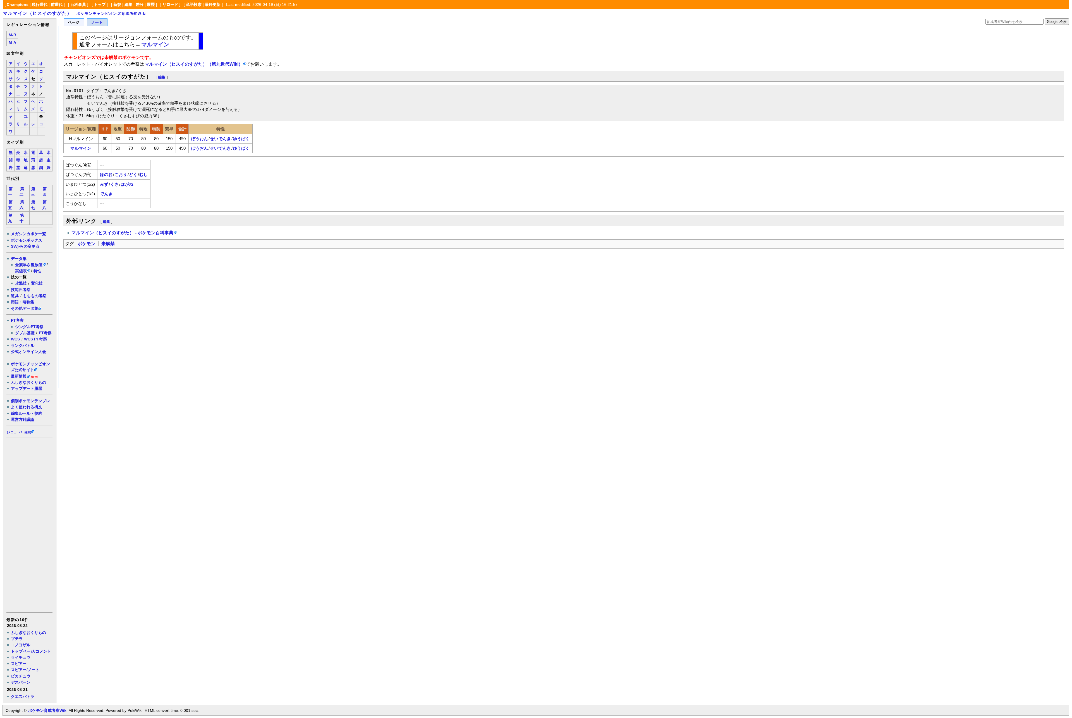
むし (143, 174)
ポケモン (86, 243)
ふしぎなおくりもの (28, 382)
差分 (139, 4)
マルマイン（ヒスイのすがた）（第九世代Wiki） (194, 64)
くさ (114, 184)
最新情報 (19, 376)
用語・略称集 (22, 302)
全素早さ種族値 (28, 265)
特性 (37, 271)
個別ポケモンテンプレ (30, 401)
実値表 (21, 271)
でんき (106, 193)
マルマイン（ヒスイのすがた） (37, 13)
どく (133, 174)
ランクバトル (22, 345)
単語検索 (194, 4)
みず (104, 184)
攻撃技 (21, 283)
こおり (120, 174)
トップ (100, 4)
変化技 (37, 283)
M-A (12, 42)
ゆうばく (241, 138)
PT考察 (17, 320)
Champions (17, 4)
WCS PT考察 (35, 339)
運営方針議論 (22, 419)
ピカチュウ (20, 676)
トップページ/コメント (31, 651)
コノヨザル (20, 645)
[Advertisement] (29, 525)
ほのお (106, 174)
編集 (128, 4)
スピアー (19, 663)
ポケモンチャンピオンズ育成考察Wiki (111, 13)
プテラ (17, 638)
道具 (15, 296)
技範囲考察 (20, 289)
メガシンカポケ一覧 (28, 234)
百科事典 (78, 4)
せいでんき (220, 138)
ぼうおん (199, 138)
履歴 (151, 4)
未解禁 (108, 243)
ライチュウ (20, 657)
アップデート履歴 (26, 388)
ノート (97, 22)
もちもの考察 (34, 296)
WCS (15, 339)
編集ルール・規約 (26, 413)
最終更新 (213, 4)
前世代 (57, 4)
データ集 (19, 258)
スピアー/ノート (25, 669)
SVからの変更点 (25, 246)
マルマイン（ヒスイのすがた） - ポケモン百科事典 (122, 232)
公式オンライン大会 (28, 351)
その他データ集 (24, 308)
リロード (170, 4)
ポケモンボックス (26, 240)
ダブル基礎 (25, 333)
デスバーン (20, 682)
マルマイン (155, 44)
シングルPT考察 (29, 327)
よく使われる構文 (26, 407)
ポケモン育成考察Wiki (48, 710)
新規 (117, 4)
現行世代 (39, 4)
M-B (12, 35)
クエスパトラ (22, 696)
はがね (127, 184)
